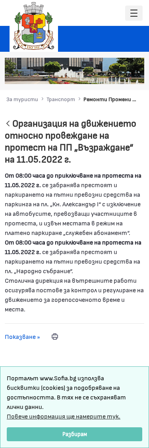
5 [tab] (117, 74)
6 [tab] (125, 74)
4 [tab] (109, 74)
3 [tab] (101, 74)
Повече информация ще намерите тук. (63, 416)
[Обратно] (8, 124)
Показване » (22, 336)
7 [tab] (133, 74)
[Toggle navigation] (134, 13)
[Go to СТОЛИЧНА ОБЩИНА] (33, 26)
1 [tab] (85, 74)
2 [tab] (93, 74)
